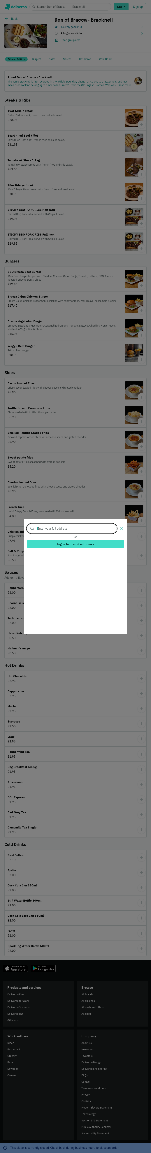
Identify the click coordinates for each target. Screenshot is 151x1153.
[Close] (121, 528)
